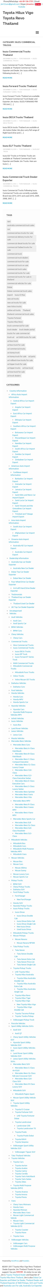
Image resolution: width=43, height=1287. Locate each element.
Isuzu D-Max (20, 295)
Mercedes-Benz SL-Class (25, 825)
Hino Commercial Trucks (23, 645)
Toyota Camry (21, 1171)
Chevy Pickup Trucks (21, 887)
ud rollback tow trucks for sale (20, 360)
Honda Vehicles (17, 693)
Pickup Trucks (17, 880)
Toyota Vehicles (18, 1158)
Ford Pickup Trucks (21, 892)
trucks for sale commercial (18, 333)
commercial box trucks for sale (20, 233)
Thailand (26, 310)
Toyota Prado (21, 1132)
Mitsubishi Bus (19, 843)
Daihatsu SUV (19, 889)
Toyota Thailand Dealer (16, 1275)
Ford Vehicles (16, 690)
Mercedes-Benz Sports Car (24, 819)
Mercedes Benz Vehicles (21, 741)
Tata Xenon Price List (25, 962)
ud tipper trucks (13, 368)
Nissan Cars (18, 864)
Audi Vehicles (16, 617)
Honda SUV (18, 903)
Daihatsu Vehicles (18, 683)
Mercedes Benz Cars (21, 745)
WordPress (15, 1261)
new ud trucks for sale (16, 303)
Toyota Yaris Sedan (23, 1179)
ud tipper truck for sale (16, 364)
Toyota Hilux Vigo (22, 1001)
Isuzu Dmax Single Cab (26, 924)
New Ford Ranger (24, 899)
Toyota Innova (21, 1194)
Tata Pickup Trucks (21, 946)
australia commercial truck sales (20, 225)
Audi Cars (17, 621)
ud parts (31, 356)
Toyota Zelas (20, 1182)
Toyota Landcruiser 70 (26, 1128)
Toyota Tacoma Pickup (24, 1013)
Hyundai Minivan (20, 1210)
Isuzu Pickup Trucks (21, 908)
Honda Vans (18, 1207)
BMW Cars (17, 631)
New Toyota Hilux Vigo (26, 1004)
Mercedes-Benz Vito (23, 797)
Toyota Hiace (20, 1232)
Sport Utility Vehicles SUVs (22, 1026)
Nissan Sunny (20, 870)
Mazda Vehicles (17, 738)
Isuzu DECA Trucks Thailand (18, 117)
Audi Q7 (18, 1033)
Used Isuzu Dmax (24, 929)
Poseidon (25, 1261)
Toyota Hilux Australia (24, 975)
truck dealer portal (27, 330)
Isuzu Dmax (20, 912)
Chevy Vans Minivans (22, 1204)
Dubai (9, 287)
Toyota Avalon (21, 1168)
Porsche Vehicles (18, 1023)
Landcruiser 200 (23, 1126)
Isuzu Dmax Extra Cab (26, 921)
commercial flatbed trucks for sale (19, 248)
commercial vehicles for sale (19, 283)
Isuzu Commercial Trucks (23, 648)
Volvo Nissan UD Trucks (25, 680)
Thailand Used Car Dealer (23, 603)
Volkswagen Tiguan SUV (25, 1152)
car (8, 229)
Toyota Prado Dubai (25, 1136)
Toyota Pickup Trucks (22, 968)
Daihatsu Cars (19, 687)
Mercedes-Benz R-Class (25, 804)
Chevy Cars (17, 638)
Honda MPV (18, 699)
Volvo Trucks (18, 676)
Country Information (18, 391)
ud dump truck (13, 353)
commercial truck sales (16, 269)
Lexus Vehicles (17, 731)
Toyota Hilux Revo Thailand (11, 1277)
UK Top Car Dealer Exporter (22, 607)
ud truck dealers (14, 376)
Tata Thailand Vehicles (20, 1156)
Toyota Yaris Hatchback (25, 1176)
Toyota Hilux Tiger (23, 998)
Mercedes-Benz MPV (21, 801)
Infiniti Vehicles (17, 718)
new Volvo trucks (14, 306)
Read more (7, 78)
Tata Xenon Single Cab (26, 965)
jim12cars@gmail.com (10, 4)
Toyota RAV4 (20, 1139)
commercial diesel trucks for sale (21, 243)
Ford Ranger (20, 896)
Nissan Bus (17, 861)
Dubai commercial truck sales (19, 291)
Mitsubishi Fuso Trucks (24, 672)
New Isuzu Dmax (24, 927)
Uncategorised (16, 611)
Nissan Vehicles (17, 858)
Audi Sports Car (19, 623)
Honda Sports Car (20, 702)
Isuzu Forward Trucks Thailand (20, 86)
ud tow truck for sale (16, 372)
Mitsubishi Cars (19, 846)
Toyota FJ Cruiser (22, 1109)
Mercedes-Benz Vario (24, 794)
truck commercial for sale (18, 326)
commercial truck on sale (17, 265)
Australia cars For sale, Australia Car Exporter (23, 1286)
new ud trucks (13, 299)
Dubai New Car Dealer (22, 578)
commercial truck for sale (18, 262)
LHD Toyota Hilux (22, 972)
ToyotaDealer (24, 58)
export (10, 295)
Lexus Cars (17, 735)
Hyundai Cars (18, 709)
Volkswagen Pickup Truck (23, 1020)
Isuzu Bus (17, 725)
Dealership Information (19, 558)
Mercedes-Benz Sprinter (25, 792)
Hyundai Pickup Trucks (22, 906)
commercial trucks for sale (18, 273)
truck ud (10, 337)
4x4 (8, 221)
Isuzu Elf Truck (21, 654)
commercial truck (14, 254)
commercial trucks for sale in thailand (19, 278)
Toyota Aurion (21, 1165)
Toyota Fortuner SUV (24, 1112)
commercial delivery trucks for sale (20, 238)
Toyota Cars (18, 1162)
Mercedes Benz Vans (21, 1213)
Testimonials (16, 594)
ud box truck (12, 341)
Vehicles (13, 613)
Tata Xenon (20, 950)
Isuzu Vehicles (17, 721)
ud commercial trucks (16, 349)
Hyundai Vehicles (18, 706)
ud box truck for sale (16, 345)
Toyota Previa (21, 1197)
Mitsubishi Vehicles (19, 840)
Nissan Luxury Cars (21, 874)
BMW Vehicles (17, 627)
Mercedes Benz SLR (23, 822)
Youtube (21, 7)
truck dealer (12, 330)
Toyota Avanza (21, 1192)
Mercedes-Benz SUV (21, 1064)
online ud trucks (14, 310)
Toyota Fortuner (14, 318)
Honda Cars (18, 697)
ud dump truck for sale (16, 356)
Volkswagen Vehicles (20, 1240)
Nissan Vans (18, 1221)
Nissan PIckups (19, 936)
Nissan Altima (21, 868)
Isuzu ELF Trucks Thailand (17, 145)
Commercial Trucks (19, 642)
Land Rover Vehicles (19, 728)
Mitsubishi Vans (19, 854)
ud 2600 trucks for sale (25, 337)
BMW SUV (17, 884)
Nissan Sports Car (20, 877)
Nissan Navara (21, 939)
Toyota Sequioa (21, 1142)
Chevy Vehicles (17, 634)
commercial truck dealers (17, 258)
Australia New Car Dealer (23, 568)
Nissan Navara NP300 (26, 943)
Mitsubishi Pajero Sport (24, 1094)
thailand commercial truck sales (20, 314)
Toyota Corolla (21, 1174)
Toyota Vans (18, 1236)
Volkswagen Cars (20, 1243)
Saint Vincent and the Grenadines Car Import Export (22, 508)
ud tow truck (27, 368)
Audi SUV (17, 1030)
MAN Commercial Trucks (23, 663)
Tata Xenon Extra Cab (26, 959)
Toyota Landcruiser (23, 1122)
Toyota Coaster (21, 1230)
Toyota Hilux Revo (15, 322)
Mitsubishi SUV (19, 1090)
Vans (13, 1201)
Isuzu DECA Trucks (23, 651)
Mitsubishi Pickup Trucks (23, 933)
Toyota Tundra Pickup (24, 1016)
